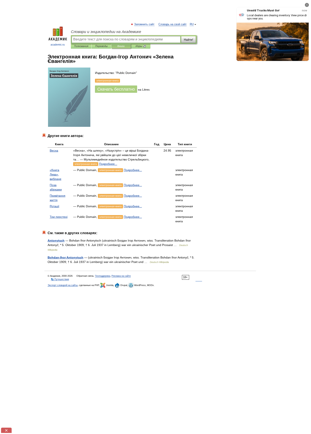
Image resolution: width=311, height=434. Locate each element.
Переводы (101, 46)
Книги (121, 46)
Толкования (81, 46)
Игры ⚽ (141, 46)
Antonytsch (56, 240)
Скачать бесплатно (116, 89)
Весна (54, 150)
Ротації (54, 206)
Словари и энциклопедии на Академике (106, 32)
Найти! (188, 39)
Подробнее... (108, 164)
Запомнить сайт (144, 24)
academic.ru (58, 44)
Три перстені (58, 216)
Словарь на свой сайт (172, 24)
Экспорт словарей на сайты (63, 285)
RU (192, 24)
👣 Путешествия (60, 279)
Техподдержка (102, 276)
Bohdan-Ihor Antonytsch (65, 257)
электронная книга (85, 164)
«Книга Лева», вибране (55, 174)
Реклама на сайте (121, 276)
